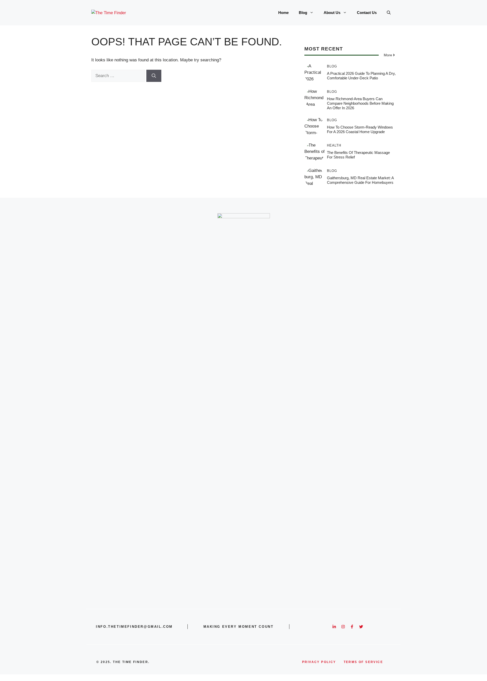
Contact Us (367, 12)
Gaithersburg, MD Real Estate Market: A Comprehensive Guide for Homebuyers (360, 180)
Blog (303, 12)
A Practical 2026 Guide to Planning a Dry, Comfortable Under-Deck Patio (361, 75)
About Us (332, 12)
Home (283, 12)
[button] (389, 12)
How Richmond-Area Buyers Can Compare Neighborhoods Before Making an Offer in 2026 (360, 103)
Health (334, 145)
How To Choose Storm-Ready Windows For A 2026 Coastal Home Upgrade (360, 129)
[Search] (153, 76)
